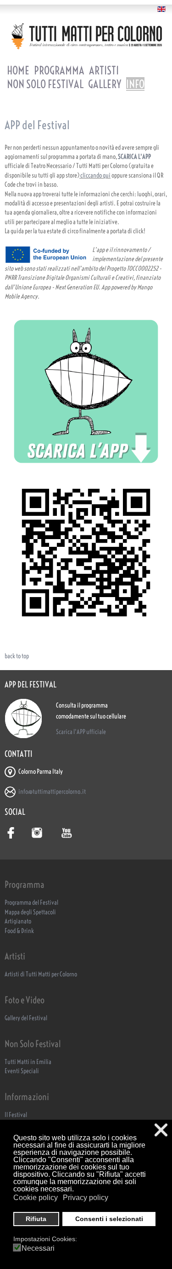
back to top (17, 656)
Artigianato (18, 921)
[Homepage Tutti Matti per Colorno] (86, 36)
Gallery (105, 84)
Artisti (104, 70)
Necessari (38, 1248)
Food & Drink (19, 931)
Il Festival (16, 1115)
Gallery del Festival (26, 1018)
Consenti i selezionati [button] (109, 1218)
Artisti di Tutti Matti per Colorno (41, 974)
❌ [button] (161, 1130)
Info (135, 84)
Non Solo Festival (45, 84)
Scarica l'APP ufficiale (81, 732)
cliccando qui (95, 175)
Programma (59, 70)
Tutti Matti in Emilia (28, 1062)
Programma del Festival (31, 903)
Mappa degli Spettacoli (30, 912)
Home (18, 70)
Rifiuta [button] (36, 1218)
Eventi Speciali (22, 1071)
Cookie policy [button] (35, 1197)
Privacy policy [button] (85, 1197)
